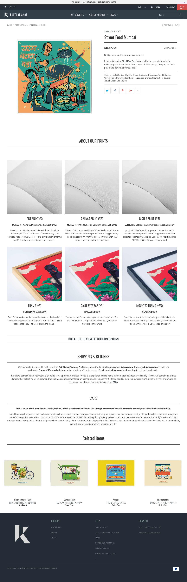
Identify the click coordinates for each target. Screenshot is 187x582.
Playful (155, 78)
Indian (125, 78)
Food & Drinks (164, 75)
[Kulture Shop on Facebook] (5, 7)
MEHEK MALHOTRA (116, 503)
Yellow (124, 81)
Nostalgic (139, 78)
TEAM (53, 538)
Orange (148, 78)
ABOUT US (56, 527)
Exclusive (143, 75)
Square (167, 78)
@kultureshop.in (82, 382)
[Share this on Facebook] (115, 91)
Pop (161, 78)
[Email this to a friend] (138, 91)
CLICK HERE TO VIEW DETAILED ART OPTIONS (93, 339)
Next (176, 25)
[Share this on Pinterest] (123, 91)
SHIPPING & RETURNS (105, 543)
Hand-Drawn (116, 78)
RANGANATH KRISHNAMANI (22, 503)
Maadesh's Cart (163, 473)
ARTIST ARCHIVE (97, 14)
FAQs (115, 382)
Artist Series (118, 75)
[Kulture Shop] (16, 14)
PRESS (54, 532)
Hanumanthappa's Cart (22, 473)
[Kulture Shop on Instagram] (10, 7)
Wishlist (169, 7)
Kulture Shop (20, 568)
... (95, 559)
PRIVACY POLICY (102, 548)
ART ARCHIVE (77, 14)
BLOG (114, 14)
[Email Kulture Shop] (14, 7)
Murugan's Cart (69, 473)
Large (132, 78)
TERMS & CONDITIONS (105, 553)
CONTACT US (101, 527)
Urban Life (115, 81)
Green (107, 78)
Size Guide (169, 48)
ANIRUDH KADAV (112, 31)
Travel (107, 81)
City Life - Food (131, 75)
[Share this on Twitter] (107, 91)
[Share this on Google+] (130, 91)
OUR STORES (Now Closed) (107, 532)
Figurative (152, 75)
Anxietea (116, 473)
